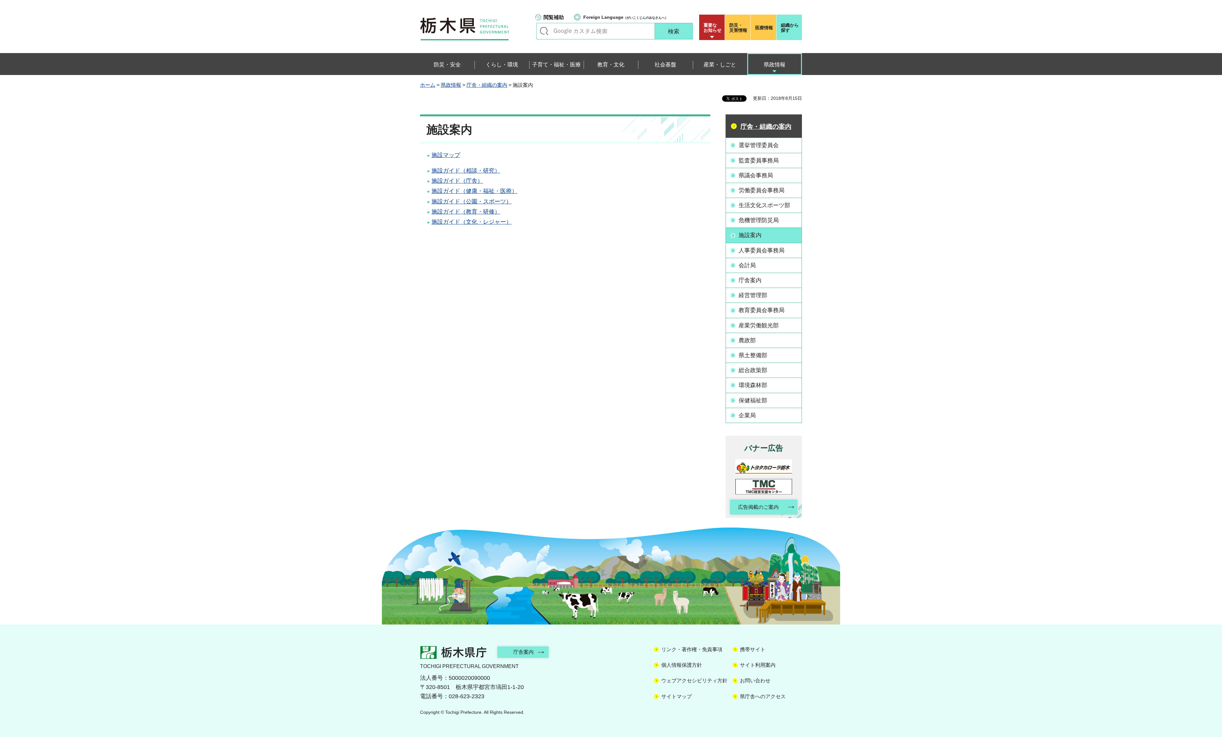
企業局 (747, 415)
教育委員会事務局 (761, 310)
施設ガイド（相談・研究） (466, 170)
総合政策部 (753, 370)
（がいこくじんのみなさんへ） (625, 17)
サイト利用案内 (758, 665)
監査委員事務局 (759, 160)
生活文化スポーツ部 (764, 205)
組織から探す (790, 28)
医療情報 (764, 27)
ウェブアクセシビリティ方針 (694, 680)
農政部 (747, 340)
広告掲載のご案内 (758, 507)
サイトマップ (676, 696)
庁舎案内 (750, 280)
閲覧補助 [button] (554, 17)
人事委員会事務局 (761, 250)
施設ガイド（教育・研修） (466, 211)
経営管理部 (753, 295)
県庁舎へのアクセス (763, 696)
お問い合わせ (755, 680)
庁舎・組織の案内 (487, 85)
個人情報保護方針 (681, 665)
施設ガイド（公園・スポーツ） (472, 201)
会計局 (747, 265)
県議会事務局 (756, 175)
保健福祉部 (753, 400)
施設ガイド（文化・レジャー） (472, 222)
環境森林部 (753, 385)
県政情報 (451, 85)
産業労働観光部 (759, 325)
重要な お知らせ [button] (712, 28)
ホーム (427, 85)
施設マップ (446, 155)
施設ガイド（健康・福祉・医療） (474, 191)
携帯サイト (752, 649)
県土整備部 (753, 355)
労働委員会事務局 (761, 190)
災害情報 (738, 28)
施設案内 (750, 235)
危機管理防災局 (759, 220)
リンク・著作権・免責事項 (691, 649)
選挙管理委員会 (759, 145)
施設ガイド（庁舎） (457, 181)
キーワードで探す (544, 31)
